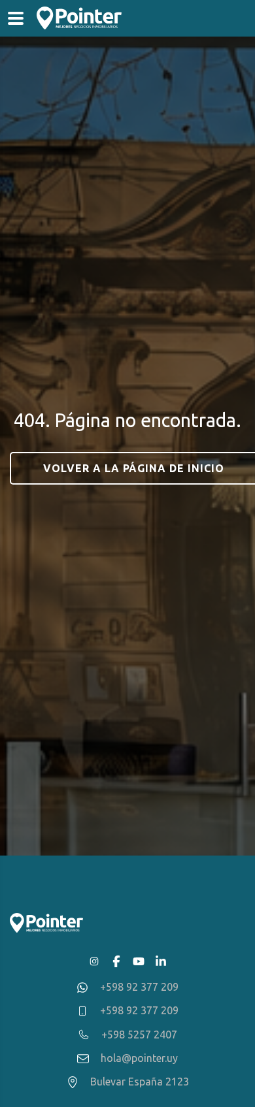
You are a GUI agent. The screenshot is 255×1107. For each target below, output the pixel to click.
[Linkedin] (161, 961)
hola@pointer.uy (139, 1058)
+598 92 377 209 (139, 987)
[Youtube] (138, 961)
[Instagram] (94, 961)
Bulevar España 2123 (139, 1081)
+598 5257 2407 (139, 1034)
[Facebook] (116, 961)
